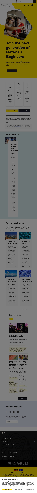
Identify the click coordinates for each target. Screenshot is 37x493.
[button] (12, 70)
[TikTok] (30, 5)
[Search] (34, 1)
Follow (32, 4)
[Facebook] (26, 5)
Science (7, 4)
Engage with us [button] (7, 438)
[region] (18, 485)
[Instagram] (28, 5)
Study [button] (4, 441)
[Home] (18, 1)
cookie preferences (18, 126)
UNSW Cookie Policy (19, 486)
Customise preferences (30, 489)
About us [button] (5, 448)
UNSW (2, 4)
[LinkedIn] (24, 5)
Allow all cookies (7, 489)
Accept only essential (18, 489)
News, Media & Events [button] (8, 444)
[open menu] (2, 1)
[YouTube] (32, 5)
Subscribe (8, 421)
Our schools (3, 5)
